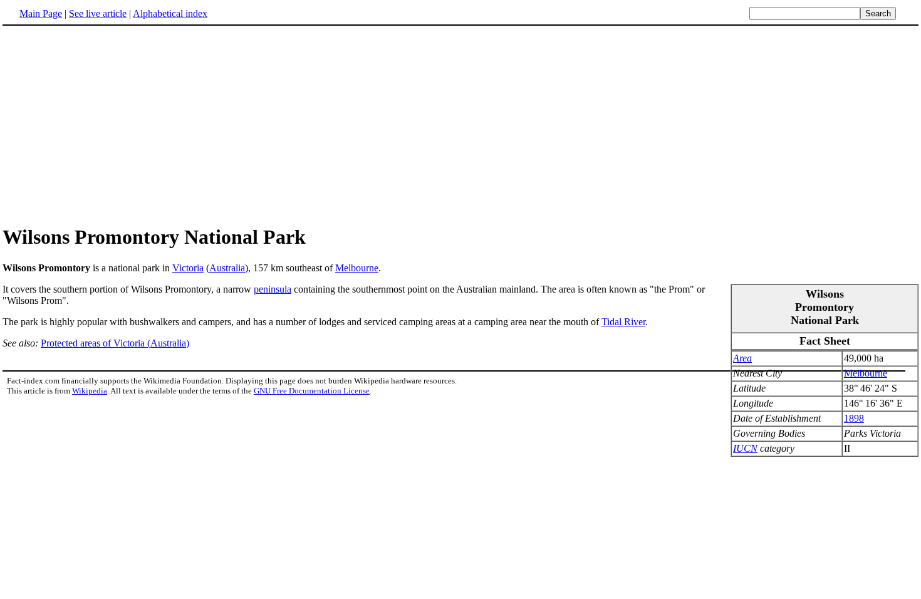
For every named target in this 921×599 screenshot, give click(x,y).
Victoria (188, 268)
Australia (227, 268)
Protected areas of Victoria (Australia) (115, 343)
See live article (98, 13)
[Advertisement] (460, 124)
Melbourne (356, 268)
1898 (854, 418)
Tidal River (623, 321)
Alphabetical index (170, 13)
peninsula (272, 289)
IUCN (745, 448)
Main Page (40, 13)
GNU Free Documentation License (312, 390)
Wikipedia (89, 390)
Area (742, 358)
